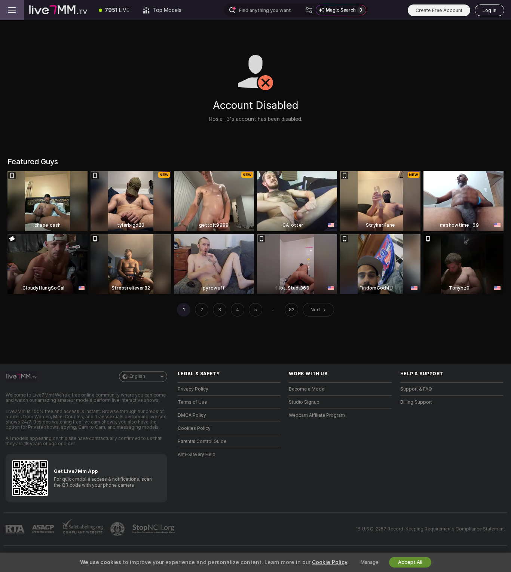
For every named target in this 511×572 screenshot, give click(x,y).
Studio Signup (304, 402)
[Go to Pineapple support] (118, 529)
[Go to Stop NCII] (154, 528)
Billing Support (416, 402)
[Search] (309, 10)
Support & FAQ (416, 389)
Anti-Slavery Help (196, 454)
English (137, 376)
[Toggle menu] (12, 10)
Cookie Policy (329, 562)
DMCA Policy (192, 415)
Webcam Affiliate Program (317, 415)
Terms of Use (192, 402)
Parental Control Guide (202, 441)
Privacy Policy (193, 389)
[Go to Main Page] (58, 10)
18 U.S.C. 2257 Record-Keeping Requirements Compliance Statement (430, 529)
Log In (489, 10)
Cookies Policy (194, 428)
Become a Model (307, 389)
